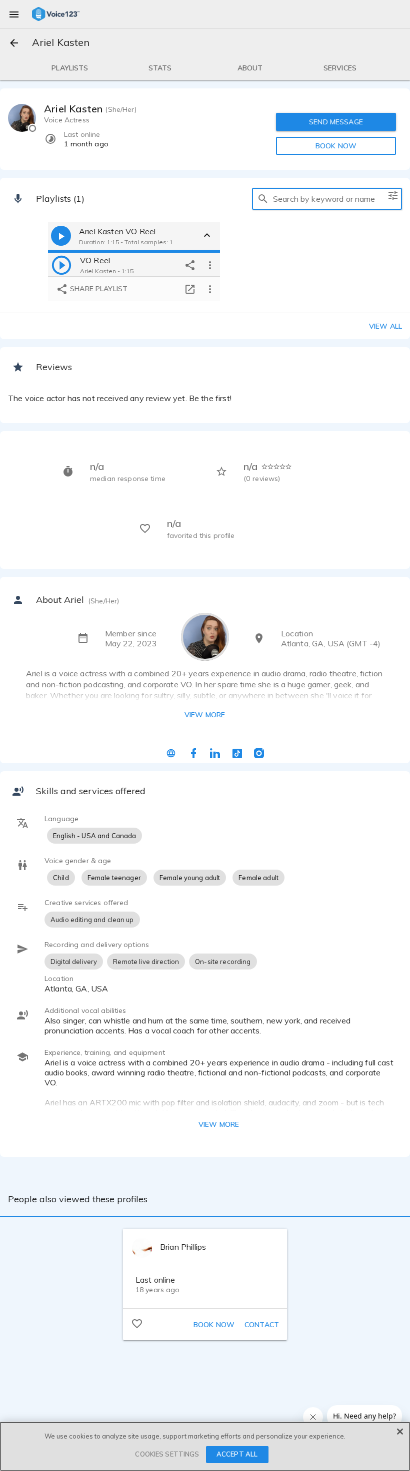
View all (385, 326)
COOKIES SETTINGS (167, 1454)
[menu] (14, 14)
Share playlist (98, 288)
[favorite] (137, 1323)
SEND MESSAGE (336, 121)
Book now (214, 1324)
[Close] (400, 1432)
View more (204, 714)
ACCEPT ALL (237, 1454)
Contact (261, 1324)
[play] (61, 264)
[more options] (210, 265)
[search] (263, 199)
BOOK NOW (336, 145)
